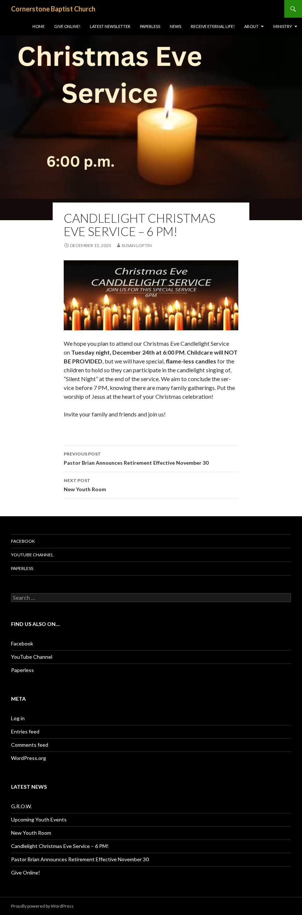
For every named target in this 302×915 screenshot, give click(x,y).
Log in (18, 718)
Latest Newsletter (110, 26)
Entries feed (25, 731)
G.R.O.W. (21, 806)
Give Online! (67, 26)
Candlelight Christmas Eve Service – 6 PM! (60, 846)
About (251, 26)
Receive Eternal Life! (213, 26)
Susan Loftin (137, 245)
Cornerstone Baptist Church (53, 9)
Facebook (23, 541)
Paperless (150, 26)
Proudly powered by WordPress (42, 906)
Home (38, 26)
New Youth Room (85, 485)
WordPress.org (28, 758)
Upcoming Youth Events (39, 819)
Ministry (282, 26)
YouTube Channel (32, 554)
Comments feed (29, 745)
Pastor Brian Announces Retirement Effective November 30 (136, 458)
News (175, 26)
